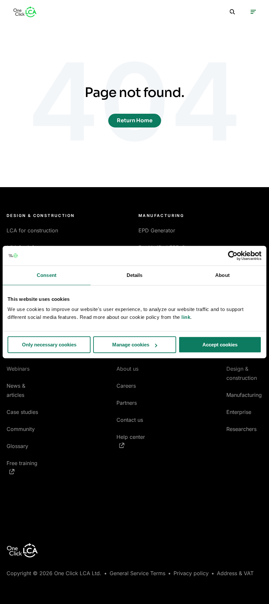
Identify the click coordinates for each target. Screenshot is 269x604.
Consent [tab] (46, 275)
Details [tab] (135, 275)
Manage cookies (130, 344)
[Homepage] (25, 12)
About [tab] (222, 275)
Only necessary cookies (49, 344)
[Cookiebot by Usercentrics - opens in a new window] (232, 256)
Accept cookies (220, 344)
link (185, 317)
